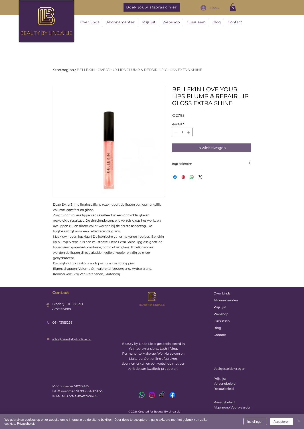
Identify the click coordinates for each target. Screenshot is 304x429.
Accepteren (282, 421)
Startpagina (63, 70)
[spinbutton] (182, 132)
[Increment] (189, 132)
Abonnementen (226, 300)
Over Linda (222, 293)
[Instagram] (152, 394)
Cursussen (222, 321)
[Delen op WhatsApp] (192, 177)
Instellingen (255, 421)
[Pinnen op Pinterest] (183, 177)
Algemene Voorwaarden (232, 407)
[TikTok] (162, 394)
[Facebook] (172, 394)
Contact (220, 335)
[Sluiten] (298, 421)
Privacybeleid (224, 402)
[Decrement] (175, 132)
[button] (233, 7)
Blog (217, 328)
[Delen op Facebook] (175, 177)
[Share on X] (200, 177)
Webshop (221, 314)
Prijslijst (220, 307)
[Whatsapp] (141, 394)
